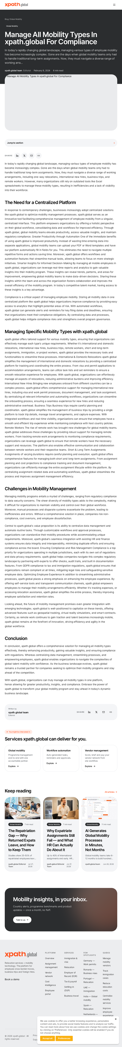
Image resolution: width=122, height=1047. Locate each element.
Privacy (36, 1035)
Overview (49, 958)
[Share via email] (32, 156)
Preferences (64, 1038)
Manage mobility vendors (107, 962)
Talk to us (20, 920)
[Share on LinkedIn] (17, 156)
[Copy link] (39, 156)
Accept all (48, 1038)
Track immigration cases (108, 974)
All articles (110, 792)
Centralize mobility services (107, 999)
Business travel (71, 995)
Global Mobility (16, 19)
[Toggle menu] (114, 5)
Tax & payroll (70, 981)
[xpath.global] (16, 5)
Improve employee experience (108, 1012)
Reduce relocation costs (107, 987)
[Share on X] (24, 156)
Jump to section (61, 142)
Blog (6, 19)
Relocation (69, 967)
